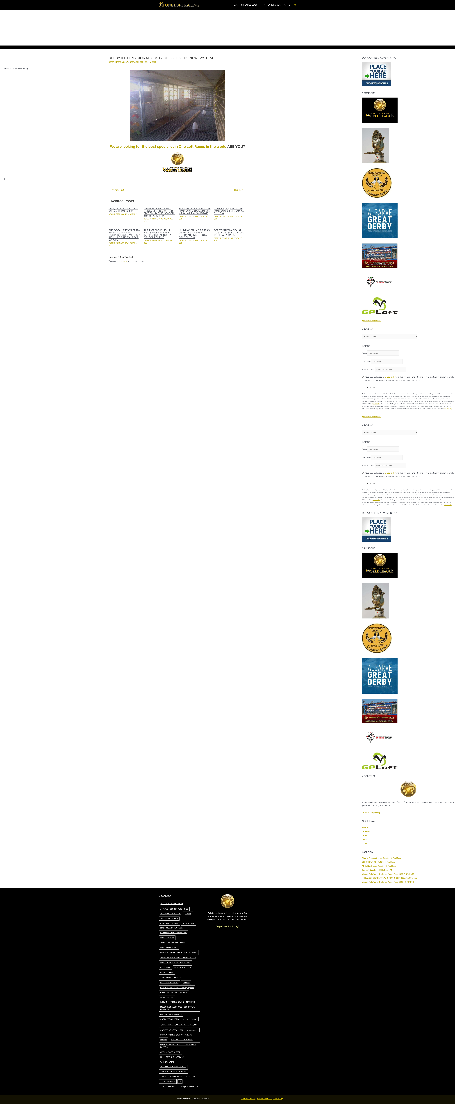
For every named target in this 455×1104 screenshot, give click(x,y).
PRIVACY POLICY (264, 1099)
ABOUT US (366, 827)
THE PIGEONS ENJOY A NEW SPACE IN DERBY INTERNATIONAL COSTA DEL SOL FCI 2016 (157, 234)
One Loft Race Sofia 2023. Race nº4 (377, 870)
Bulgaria (188, 914)
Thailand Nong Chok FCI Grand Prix (173, 1071)
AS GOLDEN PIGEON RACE (170, 914)
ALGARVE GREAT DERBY (172, 903)
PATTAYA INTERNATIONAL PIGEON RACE (176, 1035)
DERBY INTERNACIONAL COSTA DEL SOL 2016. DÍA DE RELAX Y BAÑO (229, 232)
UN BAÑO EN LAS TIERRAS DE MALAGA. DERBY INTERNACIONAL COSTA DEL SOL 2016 (194, 234)
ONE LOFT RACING (190, 1019)
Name (364, 353)
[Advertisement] (227, 27)
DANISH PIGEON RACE (169, 923)
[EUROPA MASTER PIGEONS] (380, 255)
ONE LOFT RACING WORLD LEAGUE (179, 1024)
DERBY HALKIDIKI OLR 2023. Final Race (378, 862)
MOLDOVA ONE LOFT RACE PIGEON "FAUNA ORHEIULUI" (177, 1008)
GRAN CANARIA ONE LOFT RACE (173, 993)
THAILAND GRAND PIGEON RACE (173, 1067)
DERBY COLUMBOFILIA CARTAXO (172, 928)
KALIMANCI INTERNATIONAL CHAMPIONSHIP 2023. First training (389, 878)
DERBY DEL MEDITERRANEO (172, 942)
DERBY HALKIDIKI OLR (169, 947)
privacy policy (390, 377)
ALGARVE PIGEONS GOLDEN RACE (174, 909)
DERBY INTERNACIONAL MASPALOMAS (175, 963)
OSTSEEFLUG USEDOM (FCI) (171, 1030)
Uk (180, 1081)
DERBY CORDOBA (167, 938)
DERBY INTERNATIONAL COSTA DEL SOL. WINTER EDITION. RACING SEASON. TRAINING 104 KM (159, 212)
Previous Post (116, 190)
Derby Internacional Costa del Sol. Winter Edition (123, 209)
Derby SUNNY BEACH (182, 967)
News (364, 835)
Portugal (163, 1040)
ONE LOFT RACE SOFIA (169, 1019)
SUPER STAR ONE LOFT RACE (172, 1057)
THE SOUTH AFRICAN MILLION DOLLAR (177, 1076)
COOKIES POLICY (248, 1099)
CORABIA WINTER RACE (169, 918)
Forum (364, 843)
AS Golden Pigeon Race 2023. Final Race (379, 866)
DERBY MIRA (165, 967)
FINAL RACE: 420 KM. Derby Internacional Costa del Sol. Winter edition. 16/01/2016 (195, 211)
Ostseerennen (192, 1030)
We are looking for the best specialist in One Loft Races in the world (168, 146)
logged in (123, 261)
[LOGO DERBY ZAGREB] (377, 183)
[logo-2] (380, 282)
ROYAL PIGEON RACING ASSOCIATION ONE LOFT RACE (178, 1046)
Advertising (278, 1099)
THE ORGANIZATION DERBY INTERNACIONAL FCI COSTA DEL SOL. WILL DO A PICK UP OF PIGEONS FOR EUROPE (124, 235)
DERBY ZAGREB (166, 972)
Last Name (366, 361)
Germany (186, 983)
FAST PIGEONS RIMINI (169, 983)
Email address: (368, 369)
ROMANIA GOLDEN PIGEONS (182, 1040)
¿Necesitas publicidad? (371, 321)
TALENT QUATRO (167, 1062)
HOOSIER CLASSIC (167, 997)
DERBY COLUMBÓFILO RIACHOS (173, 933)
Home (364, 839)
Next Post (240, 190)
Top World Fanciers (167, 1081)
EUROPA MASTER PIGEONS (172, 977)
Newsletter (366, 831)
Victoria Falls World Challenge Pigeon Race (179, 1086)
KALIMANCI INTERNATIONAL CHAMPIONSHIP (177, 1002)
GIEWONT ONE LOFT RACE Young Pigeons (177, 988)
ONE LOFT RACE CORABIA (171, 1014)
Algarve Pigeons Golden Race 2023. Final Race (381, 858)
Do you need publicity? (371, 812)
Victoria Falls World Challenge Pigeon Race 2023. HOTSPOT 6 (388, 882)
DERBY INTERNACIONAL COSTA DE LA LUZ (178, 952)
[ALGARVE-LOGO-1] (380, 220)
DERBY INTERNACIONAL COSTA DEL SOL (126, 62)
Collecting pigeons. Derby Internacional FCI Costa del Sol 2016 (229, 211)
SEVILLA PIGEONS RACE (170, 1052)
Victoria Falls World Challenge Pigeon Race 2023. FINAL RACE (388, 874)
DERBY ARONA (188, 923)
